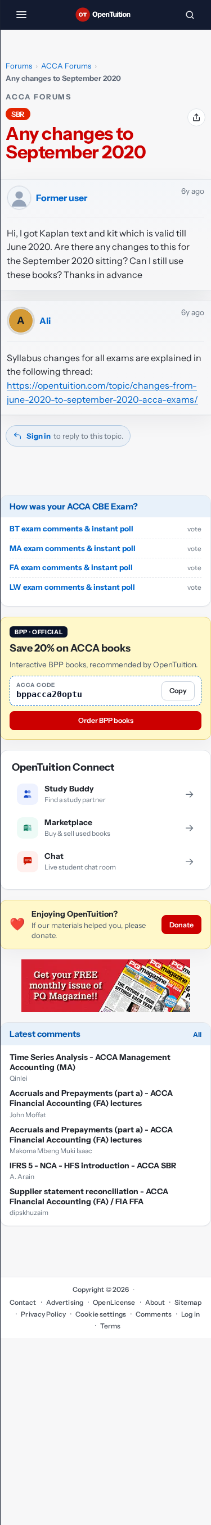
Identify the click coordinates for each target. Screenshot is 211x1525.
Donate (181, 925)
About (155, 1302)
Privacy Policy (43, 1314)
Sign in (38, 435)
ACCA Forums (66, 65)
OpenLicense (114, 1302)
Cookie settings (100, 1314)
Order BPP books (105, 720)
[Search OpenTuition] (189, 14)
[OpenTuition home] (105, 14)
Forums (19, 65)
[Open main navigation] (21, 14)
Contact (23, 1302)
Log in (190, 1314)
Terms (110, 1326)
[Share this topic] (196, 117)
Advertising (64, 1302)
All (197, 1034)
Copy (178, 690)
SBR (18, 114)
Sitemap (187, 1302)
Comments (154, 1314)
